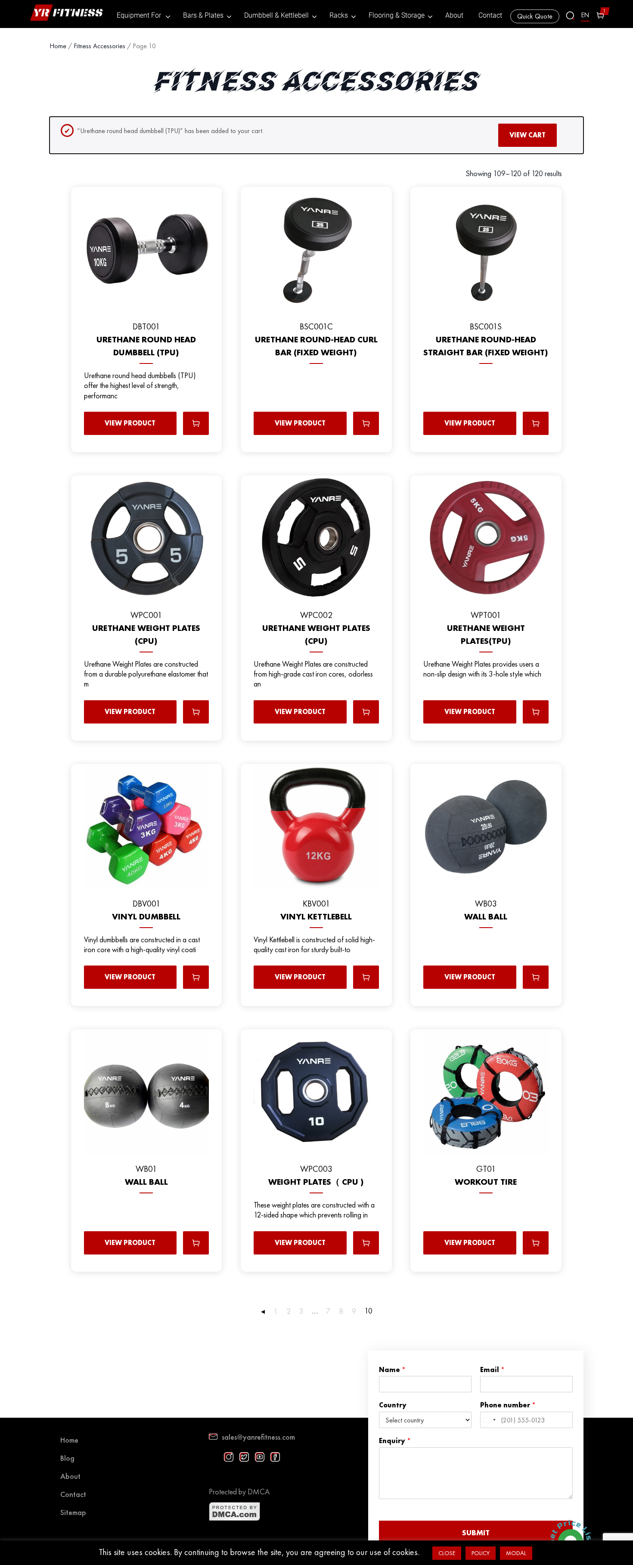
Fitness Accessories (99, 45)
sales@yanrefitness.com (258, 1437)
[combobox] (489, 1420)
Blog (67, 1458)
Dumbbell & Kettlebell (276, 15)
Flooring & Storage (397, 15)
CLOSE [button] (446, 1553)
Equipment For (139, 15)
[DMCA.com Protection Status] (235, 1519)
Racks (338, 15)
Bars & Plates (203, 15)
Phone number (508, 1405)
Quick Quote (534, 16)
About (454, 15)
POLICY (481, 1553)
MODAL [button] (516, 1553)
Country (392, 1405)
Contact (490, 15)
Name (392, 1370)
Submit (476, 1532)
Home (58, 45)
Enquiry (395, 1441)
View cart (527, 135)
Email (492, 1370)
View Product (130, 423)
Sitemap (73, 1512)
